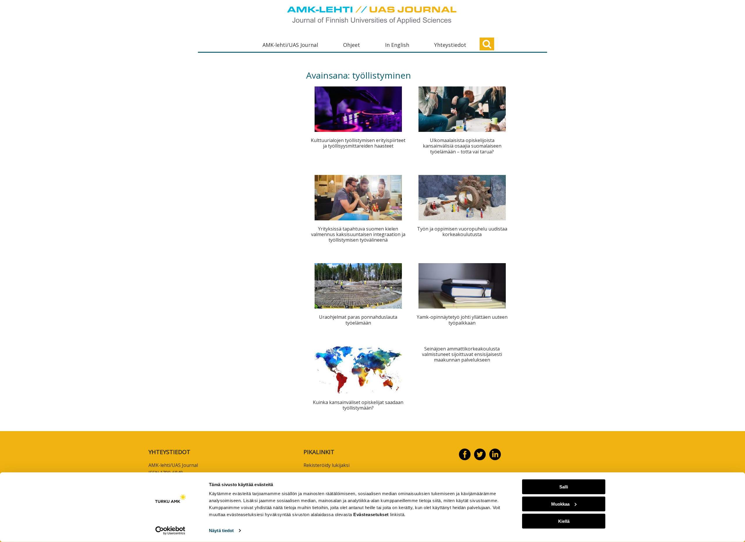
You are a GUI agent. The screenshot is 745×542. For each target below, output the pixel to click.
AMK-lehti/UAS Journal (290, 44)
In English (397, 44)
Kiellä (564, 520)
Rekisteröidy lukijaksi (327, 465)
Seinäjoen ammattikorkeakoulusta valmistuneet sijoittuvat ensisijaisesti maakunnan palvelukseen (462, 354)
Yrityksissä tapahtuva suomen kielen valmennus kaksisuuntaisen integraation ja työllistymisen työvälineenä (358, 234)
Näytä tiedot (221, 530)
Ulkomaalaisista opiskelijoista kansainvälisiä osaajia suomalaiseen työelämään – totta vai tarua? (462, 146)
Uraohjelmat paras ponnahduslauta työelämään (358, 320)
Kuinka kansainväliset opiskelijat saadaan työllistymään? (358, 405)
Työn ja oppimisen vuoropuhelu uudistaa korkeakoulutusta (462, 232)
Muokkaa (560, 504)
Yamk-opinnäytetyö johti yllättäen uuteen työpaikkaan (462, 320)
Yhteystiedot (450, 44)
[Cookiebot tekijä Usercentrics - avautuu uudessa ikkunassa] (170, 530)
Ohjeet (351, 44)
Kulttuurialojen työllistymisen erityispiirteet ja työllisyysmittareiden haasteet (358, 143)
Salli (563, 486)
